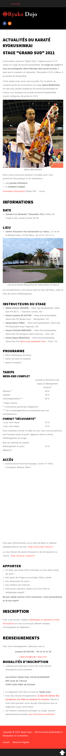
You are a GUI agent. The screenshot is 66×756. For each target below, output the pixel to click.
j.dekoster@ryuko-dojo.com (33, 657)
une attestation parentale (41, 714)
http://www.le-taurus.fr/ (23, 556)
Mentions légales (21, 742)
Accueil (6, 742)
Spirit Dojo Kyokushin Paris (33, 341)
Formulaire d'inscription (14, 191)
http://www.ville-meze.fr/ (40, 547)
